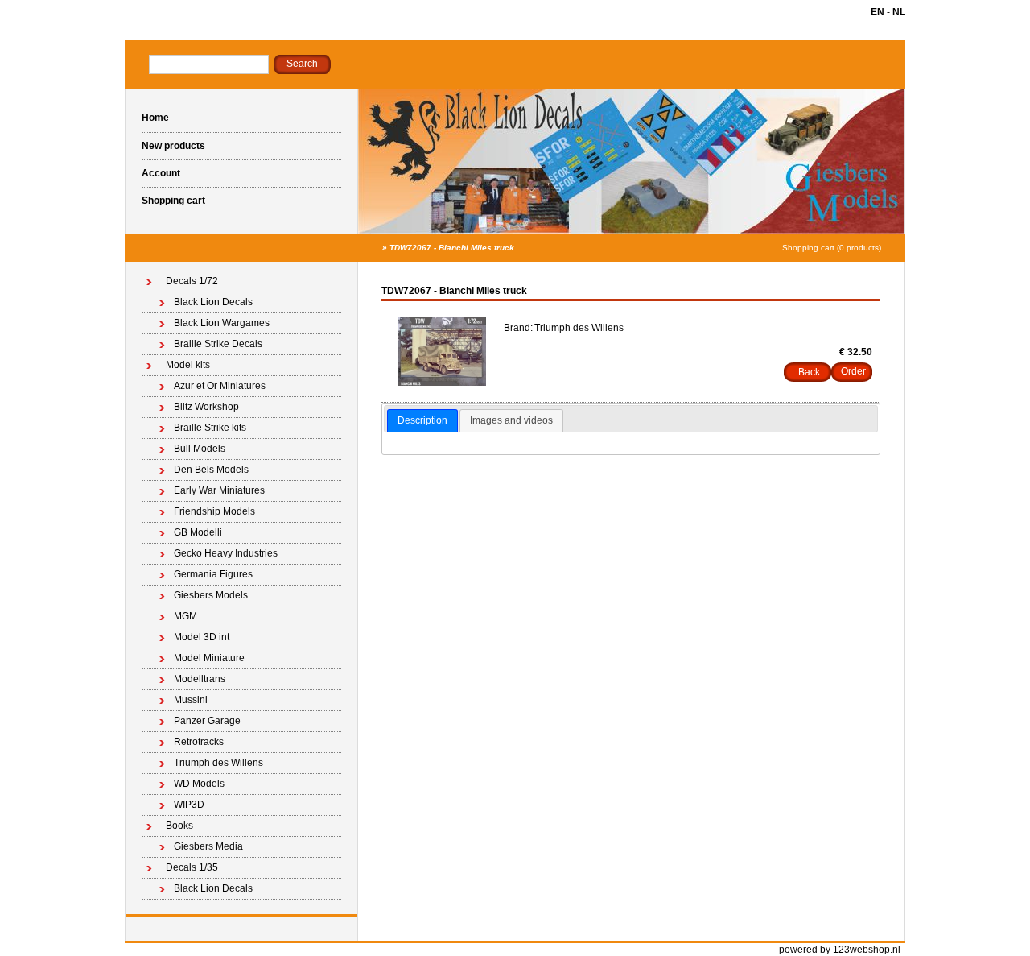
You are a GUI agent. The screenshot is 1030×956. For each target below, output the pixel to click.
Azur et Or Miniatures (220, 385)
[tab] (422, 421)
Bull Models (199, 448)
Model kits (188, 364)
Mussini (191, 700)
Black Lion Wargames (222, 323)
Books (179, 825)
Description (422, 420)
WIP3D (189, 804)
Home (155, 117)
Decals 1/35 (192, 867)
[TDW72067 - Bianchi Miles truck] (442, 382)
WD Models (199, 783)
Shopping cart (173, 200)
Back (809, 372)
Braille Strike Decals (218, 344)
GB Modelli (198, 532)
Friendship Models (214, 511)
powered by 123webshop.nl (839, 949)
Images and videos (511, 420)
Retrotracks (199, 741)
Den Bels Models (211, 469)
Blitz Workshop (206, 406)
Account (161, 173)
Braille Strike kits (210, 427)
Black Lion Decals (213, 302)
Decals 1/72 (192, 281)
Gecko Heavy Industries (226, 553)
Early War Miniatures (219, 490)
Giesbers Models (211, 595)
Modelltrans (199, 679)
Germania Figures (213, 574)
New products (173, 145)
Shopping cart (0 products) (831, 247)
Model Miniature (209, 658)
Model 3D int (201, 637)
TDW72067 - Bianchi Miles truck (451, 247)
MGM (185, 616)
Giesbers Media (208, 846)
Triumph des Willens (218, 762)
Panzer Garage (207, 720)
